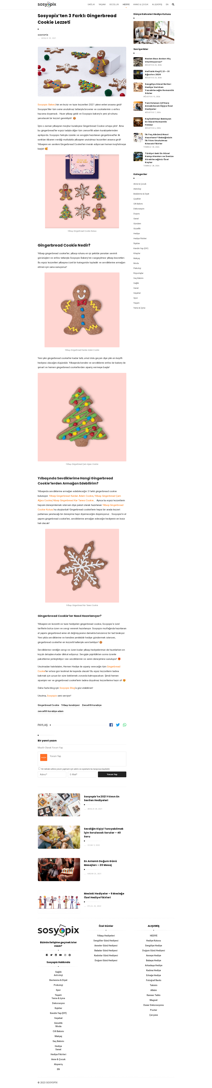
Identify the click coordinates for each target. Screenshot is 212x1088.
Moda (136, 263)
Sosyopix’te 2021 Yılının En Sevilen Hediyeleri (102, 798)
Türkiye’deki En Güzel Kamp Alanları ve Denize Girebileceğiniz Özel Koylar (159, 158)
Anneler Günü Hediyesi (105, 945)
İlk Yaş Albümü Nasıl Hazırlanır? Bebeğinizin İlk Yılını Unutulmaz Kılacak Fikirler (158, 139)
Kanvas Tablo (153, 995)
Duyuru (136, 213)
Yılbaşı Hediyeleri (106, 935)
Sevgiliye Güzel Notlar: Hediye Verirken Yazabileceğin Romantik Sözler (159, 89)
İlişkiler (136, 243)
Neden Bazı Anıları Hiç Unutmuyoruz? (158, 60)
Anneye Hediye (153, 955)
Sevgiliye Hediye (153, 945)
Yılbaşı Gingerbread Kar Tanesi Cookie (73, 500)
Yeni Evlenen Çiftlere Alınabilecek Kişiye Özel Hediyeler (159, 106)
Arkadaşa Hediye (153, 965)
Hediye (126, 4)
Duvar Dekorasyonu (153, 1005)
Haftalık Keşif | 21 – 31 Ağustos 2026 (157, 73)
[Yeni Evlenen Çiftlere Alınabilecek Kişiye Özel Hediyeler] (138, 106)
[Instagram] (65, 955)
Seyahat (137, 293)
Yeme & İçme (139, 308)
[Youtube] (60, 955)
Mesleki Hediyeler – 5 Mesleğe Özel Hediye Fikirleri (104, 895)
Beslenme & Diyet (141, 194)
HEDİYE (153, 935)
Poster (153, 1010)
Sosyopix (43, 35)
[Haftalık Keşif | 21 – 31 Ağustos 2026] (138, 74)
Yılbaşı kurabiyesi (70, 705)
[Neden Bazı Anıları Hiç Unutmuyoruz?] (138, 61)
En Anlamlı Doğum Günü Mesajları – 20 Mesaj (100, 863)
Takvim (153, 985)
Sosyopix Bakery (47, 104)
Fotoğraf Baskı (153, 980)
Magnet (154, 1000)
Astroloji (137, 189)
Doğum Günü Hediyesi (106, 960)
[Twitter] (51, 955)
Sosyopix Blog (67, 688)
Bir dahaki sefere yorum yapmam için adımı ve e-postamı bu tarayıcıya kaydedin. (75, 769)
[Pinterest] (70, 955)
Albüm (153, 990)
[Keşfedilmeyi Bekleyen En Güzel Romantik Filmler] (138, 121)
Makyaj (136, 258)
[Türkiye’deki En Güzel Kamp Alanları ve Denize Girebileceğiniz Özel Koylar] (138, 156)
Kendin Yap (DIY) (140, 248)
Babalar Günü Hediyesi (105, 950)
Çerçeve (153, 1015)
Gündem (137, 223)
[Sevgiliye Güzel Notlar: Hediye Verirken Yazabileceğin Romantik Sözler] (138, 87)
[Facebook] (47, 955)
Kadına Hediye (153, 970)
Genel (136, 218)
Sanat (136, 288)
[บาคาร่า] (58, 930)
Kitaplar (136, 253)
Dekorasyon (138, 209)
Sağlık (91, 4)
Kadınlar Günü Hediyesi (106, 955)
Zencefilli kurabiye (91, 705)
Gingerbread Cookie (48, 705)
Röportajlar (138, 273)
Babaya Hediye (153, 960)
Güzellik (114, 4)
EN (167, 4)
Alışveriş (157, 4)
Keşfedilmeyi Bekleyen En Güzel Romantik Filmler (158, 121)
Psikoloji (137, 268)
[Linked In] (56, 955)
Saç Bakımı (138, 278)
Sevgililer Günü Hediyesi (105, 940)
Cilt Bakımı (138, 204)
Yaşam (102, 4)
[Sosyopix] (47, 4)
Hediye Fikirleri (140, 238)
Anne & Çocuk (140, 4)
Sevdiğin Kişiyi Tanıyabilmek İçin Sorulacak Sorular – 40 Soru (104, 832)
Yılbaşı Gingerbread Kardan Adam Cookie (71, 496)
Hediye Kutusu (153, 940)
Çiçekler (137, 199)
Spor (135, 298)
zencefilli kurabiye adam (50, 711)
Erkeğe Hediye (153, 975)
